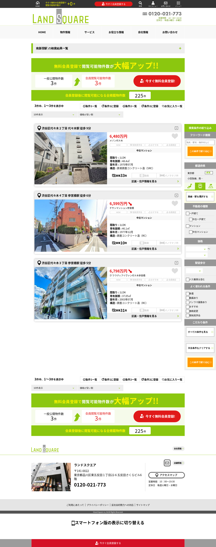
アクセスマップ (168, 475)
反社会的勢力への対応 (122, 504)
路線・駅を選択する (198, 196)
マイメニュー (153, 6)
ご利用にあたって (75, 504)
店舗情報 (178, 463)
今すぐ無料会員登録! (160, 81)
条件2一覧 (131, 106)
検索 (140, 6)
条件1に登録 (112, 106)
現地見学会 (194, 315)
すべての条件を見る (198, 332)
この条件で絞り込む (200, 151)
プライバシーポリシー (98, 504)
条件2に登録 (151, 106)
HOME (37, 6)
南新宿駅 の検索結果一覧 (52, 48)
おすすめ (193, 306)
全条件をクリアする (200, 348)
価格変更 (193, 310)
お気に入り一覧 (173, 106)
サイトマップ (143, 504)
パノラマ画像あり (198, 302)
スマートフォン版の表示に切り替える (109, 522)
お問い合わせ (165, 6)
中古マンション (200, 231)
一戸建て (193, 213)
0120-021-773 (90, 484)
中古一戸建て (199, 219)
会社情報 (143, 32)
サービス (89, 32)
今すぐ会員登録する (116, 4)
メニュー (178, 6)
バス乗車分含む (197, 279)
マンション (194, 225)
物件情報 (65, 32)
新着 (191, 293)
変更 (208, 173)
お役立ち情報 (116, 32)
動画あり (193, 297)
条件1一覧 (91, 106)
